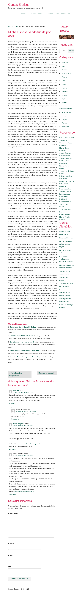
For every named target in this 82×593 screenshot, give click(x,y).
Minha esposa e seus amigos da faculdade (25, 351)
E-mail (11, 555)
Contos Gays (64, 161)
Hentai (61, 173)
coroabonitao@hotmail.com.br (23, 491)
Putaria (64, 102)
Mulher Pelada (64, 217)
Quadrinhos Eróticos (66, 171)
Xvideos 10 (63, 140)
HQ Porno (62, 145)
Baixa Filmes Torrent (66, 138)
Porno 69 (62, 186)
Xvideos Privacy (65, 191)
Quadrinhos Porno (65, 143)
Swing (64, 116)
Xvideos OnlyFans (65, 158)
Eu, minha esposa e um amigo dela (23, 342)
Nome (11, 544)
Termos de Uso (67, 14)
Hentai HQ (63, 163)
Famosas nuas (64, 194)
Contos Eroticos (18, 4)
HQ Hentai (63, 199)
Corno (64, 66)
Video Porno (63, 184)
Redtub (33, 14)
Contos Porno (53, 14)
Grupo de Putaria (65, 202)
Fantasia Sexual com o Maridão (21, 336)
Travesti (64, 123)
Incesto (64, 88)
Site (9, 566)
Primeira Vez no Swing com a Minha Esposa (26, 357)
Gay (63, 81)
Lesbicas (65, 91)
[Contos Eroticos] (66, 39)
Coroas (41, 14)
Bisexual (65, 62)
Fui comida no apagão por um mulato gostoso (64, 292)
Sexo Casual (66, 112)
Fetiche (64, 77)
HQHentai (62, 150)
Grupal (16, 26)
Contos (24, 14)
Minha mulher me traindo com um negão (65, 244)
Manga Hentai (64, 148)
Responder (12, 403)
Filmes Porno (64, 166)
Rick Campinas (18, 424)
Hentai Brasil (63, 196)
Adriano (16, 390)
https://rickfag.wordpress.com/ (36, 444)
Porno (61, 168)
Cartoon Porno (64, 214)
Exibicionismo (66, 73)
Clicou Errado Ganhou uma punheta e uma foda (66, 258)
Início (10, 26)
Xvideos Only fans (65, 176)
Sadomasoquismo (65, 108)
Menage (64, 95)
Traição (64, 119)
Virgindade (65, 127)
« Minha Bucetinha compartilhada (15, 374)
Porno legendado (65, 189)
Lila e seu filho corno (66, 238)
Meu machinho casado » (47, 373)
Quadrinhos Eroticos (66, 181)
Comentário (13, 514)
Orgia (63, 99)
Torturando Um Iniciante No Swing (23, 327)
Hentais (62, 219)
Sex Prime (63, 179)
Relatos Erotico (64, 156)
